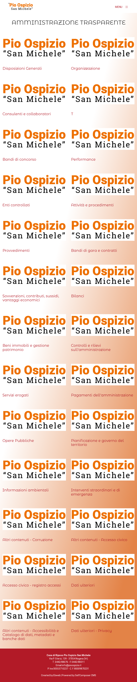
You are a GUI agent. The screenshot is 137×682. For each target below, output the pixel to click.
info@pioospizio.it (71, 665)
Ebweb (56, 675)
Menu (119, 7)
